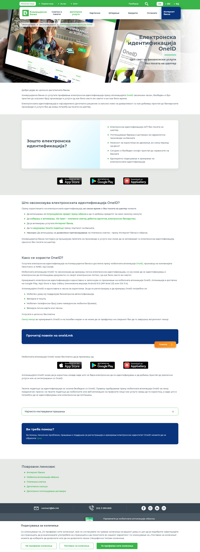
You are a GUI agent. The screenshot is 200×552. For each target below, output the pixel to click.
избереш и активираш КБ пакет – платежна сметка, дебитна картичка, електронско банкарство (82, 218)
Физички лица (27, 4)
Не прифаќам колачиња (38, 546)
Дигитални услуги (47, 25)
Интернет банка (64, 223)
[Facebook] (143, 508)
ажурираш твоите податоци (48, 228)
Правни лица (47, 4)
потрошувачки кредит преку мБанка (66, 214)
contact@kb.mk (50, 508)
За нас (63, 4)
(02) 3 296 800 (103, 508)
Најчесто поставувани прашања (45, 411)
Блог (75, 4)
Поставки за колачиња (76, 546)
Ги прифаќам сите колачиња (117, 546)
